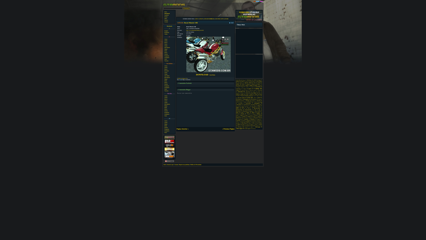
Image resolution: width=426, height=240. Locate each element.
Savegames (166, 57)
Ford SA (251, 95)
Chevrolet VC (249, 91)
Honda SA (238, 100)
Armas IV (260, 80)
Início (165, 11)
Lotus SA (251, 105)
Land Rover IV (247, 104)
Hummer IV (243, 100)
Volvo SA (253, 128)
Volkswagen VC (248, 128)
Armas (165, 39)
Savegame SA (254, 121)
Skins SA (239, 124)
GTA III (226, 18)
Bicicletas (166, 70)
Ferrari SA (257, 94)
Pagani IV (238, 115)
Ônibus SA (259, 113)
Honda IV (260, 99)
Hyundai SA (259, 100)
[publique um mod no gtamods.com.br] (249, 20)
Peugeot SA (250, 116)
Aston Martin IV (253, 81)
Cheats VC (256, 90)
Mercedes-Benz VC (249, 109)
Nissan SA (243, 113)
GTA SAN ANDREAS (209, 18)
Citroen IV (243, 93)
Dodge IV (238, 94)
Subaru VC (240, 125)
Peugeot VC (255, 116)
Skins (165, 59)
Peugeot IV (244, 116)
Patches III (251, 115)
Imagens (166, 30)
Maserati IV (249, 107)
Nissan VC (249, 113)
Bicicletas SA (239, 85)
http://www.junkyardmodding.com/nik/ (195, 30)
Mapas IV (260, 105)
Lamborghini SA (258, 103)
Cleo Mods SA (254, 93)
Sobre (164, 164)
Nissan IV (238, 113)
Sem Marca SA (245, 123)
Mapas (165, 49)
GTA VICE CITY (219, 18)
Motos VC (259, 112)
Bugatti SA (243, 86)
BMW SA (252, 85)
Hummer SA (248, 100)
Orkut (165, 18)
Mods (165, 50)
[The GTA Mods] (170, 154)
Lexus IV (239, 105)
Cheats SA (251, 90)
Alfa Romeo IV (243, 80)
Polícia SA (238, 117)
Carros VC (238, 90)
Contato (166, 21)
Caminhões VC (239, 88)
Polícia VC (243, 117)
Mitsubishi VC (251, 111)
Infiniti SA (238, 101)
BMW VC (257, 85)
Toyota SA (253, 125)
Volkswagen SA (240, 128)
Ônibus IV (254, 113)
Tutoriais (166, 60)
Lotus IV (247, 105)
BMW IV (248, 85)
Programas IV (247, 119)
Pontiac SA (252, 117)
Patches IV (256, 115)
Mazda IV (260, 107)
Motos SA (184, 78)
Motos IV (248, 112)
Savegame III (242, 121)
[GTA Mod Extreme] (170, 158)
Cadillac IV (248, 86)
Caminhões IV (252, 86)
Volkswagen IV (258, 127)
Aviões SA (238, 84)
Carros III (245, 88)
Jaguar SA (246, 101)
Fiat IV (239, 95)
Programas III (240, 119)
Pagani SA (242, 115)
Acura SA (238, 80)
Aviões (165, 40)
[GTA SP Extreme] (170, 143)
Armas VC (243, 81)
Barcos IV (249, 84)
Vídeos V (252, 127)
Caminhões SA (258, 86)
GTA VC (259, 97)
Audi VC (255, 82)
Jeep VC (253, 101)
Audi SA (251, 82)
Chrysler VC (238, 93)
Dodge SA (243, 94)
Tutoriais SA (241, 127)
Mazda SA (238, 108)
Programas (166, 32)
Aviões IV (260, 82)
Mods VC (243, 112)
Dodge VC (248, 94)
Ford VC (254, 95)
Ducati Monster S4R (191, 23)
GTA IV (201, 18)
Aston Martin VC (241, 82)
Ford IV (246, 95)
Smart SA (248, 124)
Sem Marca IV (239, 123)
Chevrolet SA (241, 91)
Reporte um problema (184, 164)
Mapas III (255, 105)
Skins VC (244, 124)
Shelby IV (250, 123)
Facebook (166, 15)
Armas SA (238, 81)
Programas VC (239, 120)
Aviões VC (244, 84)
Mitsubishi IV (239, 111)
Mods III (256, 111)
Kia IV (256, 101)
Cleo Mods (166, 75)
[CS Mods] (170, 139)
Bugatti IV (239, 86)
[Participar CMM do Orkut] (261, 1)
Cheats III (243, 90)
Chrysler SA (259, 91)
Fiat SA (243, 95)
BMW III (244, 85)
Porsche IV (256, 117)
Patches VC (240, 116)
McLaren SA (244, 108)
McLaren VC (250, 108)
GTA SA (179, 78)
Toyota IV (248, 125)
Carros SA (258, 88)
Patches (166, 54)
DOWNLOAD (205, 75)
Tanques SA (244, 125)
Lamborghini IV (249, 103)
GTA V (196, 18)
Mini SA (260, 109)
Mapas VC (244, 107)
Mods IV (260, 111)
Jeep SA (249, 101)
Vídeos (166, 34)
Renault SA (249, 120)
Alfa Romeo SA (250, 80)
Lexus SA (243, 105)
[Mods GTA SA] (170, 150)
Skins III (257, 123)
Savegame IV (248, 121)
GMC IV (258, 95)
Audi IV (246, 82)
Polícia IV (260, 116)
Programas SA (253, 119)
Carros (165, 44)
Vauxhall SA (247, 127)
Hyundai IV (254, 100)
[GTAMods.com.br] (174, 6)
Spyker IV (253, 124)
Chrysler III (254, 91)
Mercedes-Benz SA (240, 109)
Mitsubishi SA (246, 111)
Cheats (165, 45)
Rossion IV (260, 120)
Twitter (166, 16)
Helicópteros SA (246, 99)
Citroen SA (248, 93)
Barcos (165, 42)
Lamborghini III (241, 103)
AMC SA (256, 80)
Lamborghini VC (239, 104)
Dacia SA (260, 93)
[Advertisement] (206, 13)
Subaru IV (257, 124)
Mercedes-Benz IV (258, 108)
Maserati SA (255, 107)
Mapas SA (238, 107)
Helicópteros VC (254, 99)
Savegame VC (259, 121)
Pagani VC (247, 115)
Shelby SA (254, 123)
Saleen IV (238, 121)
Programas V (259, 119)
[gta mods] (170, 146)
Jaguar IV (242, 101)
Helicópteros (167, 47)
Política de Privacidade (195, 164)
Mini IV (256, 109)
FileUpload (167, 13)
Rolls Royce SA (255, 120)
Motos (165, 52)
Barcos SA (254, 84)
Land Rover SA (254, 104)
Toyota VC (258, 125)
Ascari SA (248, 81)
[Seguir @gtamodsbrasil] (258, 1)
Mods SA (238, 112)
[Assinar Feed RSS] (254, 1)
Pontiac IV (247, 117)
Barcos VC (259, 84)
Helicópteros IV (239, 99)
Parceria (166, 20)
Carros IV (251, 88)
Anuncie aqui (170, 164)
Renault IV (244, 120)
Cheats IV (247, 90)
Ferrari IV (252, 94)
